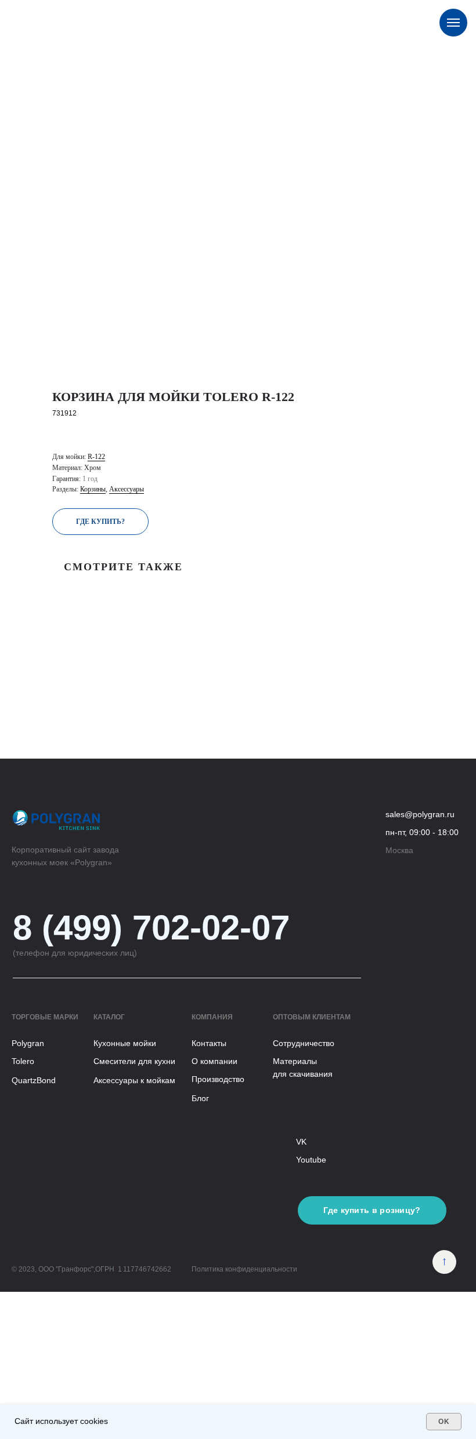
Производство (218, 1079)
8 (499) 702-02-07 (151, 927)
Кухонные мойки (124, 1043)
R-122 (96, 457)
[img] (444, 1262)
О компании (214, 1061)
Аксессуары (126, 489)
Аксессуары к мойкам (134, 1080)
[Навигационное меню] (453, 23)
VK (301, 1141)
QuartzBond (34, 1080)
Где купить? (100, 522)
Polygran (28, 1043)
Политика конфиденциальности (244, 1269)
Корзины (93, 489)
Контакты (209, 1043)
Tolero (23, 1061)
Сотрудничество (303, 1043)
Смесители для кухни (134, 1061)
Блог (200, 1098)
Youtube (311, 1159)
